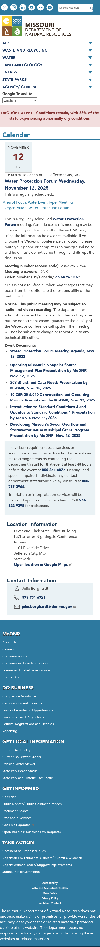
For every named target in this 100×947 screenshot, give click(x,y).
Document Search (15, 811)
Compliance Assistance (19, 696)
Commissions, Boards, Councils (25, 663)
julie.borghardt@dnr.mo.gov (47, 606)
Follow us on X (5, 8)
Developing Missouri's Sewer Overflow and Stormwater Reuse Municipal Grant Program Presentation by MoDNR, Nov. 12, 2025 (49, 430)
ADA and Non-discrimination (50, 888)
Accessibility (50, 882)
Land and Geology (22, 65)
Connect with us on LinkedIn (23, 8)
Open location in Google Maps (41, 564)
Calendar (9, 797)
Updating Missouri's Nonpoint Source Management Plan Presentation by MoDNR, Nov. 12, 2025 (49, 370)
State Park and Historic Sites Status (27, 778)
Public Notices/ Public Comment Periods (32, 804)
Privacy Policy (50, 898)
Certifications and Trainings (22, 703)
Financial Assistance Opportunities (27, 710)
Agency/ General (20, 87)
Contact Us (10, 677)
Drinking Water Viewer (18, 764)
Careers (8, 649)
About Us (9, 642)
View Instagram (14, 8)
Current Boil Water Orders (21, 757)
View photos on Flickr (41, 8)
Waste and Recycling (24, 50)
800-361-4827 (53, 470)
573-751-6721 (33, 597)
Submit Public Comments (21, 872)
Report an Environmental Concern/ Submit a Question (42, 858)
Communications (14, 656)
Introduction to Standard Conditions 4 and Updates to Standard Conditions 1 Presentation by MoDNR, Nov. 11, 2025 (52, 412)
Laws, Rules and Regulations (23, 717)
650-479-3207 (67, 277)
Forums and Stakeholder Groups (26, 670)
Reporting (9, 731)
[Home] (36, 36)
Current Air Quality (16, 750)
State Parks (14, 79)
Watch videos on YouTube (32, 8)
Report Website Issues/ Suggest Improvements (37, 865)
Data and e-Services (16, 818)
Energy (9, 72)
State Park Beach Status (19, 771)
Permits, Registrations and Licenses (28, 724)
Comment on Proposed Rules (24, 851)
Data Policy (50, 893)
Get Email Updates (16, 825)
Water (8, 57)
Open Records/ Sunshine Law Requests (31, 832)
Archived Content (50, 903)
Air (5, 43)
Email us (50, 8)
